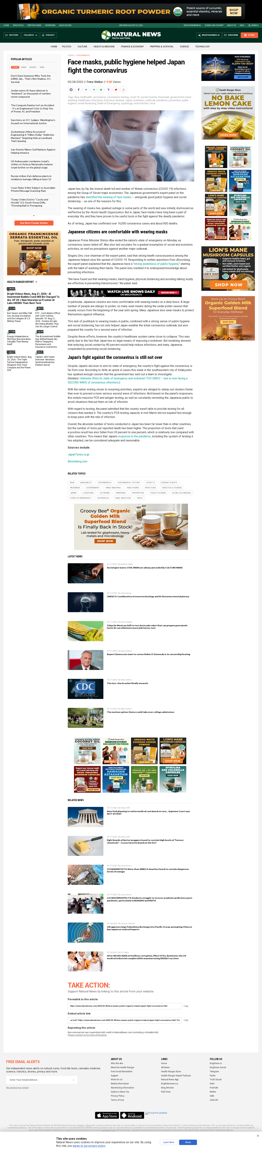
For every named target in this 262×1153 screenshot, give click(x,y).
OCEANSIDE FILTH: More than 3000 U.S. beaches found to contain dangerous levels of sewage (148, 870)
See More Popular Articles (34, 223)
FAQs (242, 25)
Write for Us (116, 1079)
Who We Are (117, 1063)
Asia (76, 97)
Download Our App (214, 25)
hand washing (113, 488)
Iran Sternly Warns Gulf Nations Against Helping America (33, 151)
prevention (175, 100)
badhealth (86, 97)
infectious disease (114, 100)
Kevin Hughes (126, 622)
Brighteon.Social (218, 1067)
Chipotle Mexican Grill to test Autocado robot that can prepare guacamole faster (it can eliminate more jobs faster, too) (147, 626)
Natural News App (169, 1079)
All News (165, 1067)
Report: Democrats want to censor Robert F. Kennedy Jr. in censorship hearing (148, 654)
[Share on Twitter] (86, 89)
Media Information (120, 1083)
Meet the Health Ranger (122, 1067)
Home (6, 25)
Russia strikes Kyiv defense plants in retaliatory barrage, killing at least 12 (31, 177)
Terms (89, 1125)
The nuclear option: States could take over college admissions (140, 712)
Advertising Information (122, 1087)
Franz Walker (95, 82)
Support (114, 1075)
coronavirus (99, 97)
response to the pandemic (134, 436)
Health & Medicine (104, 46)
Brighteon (18, 25)
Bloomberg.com (77, 461)
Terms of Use (117, 1100)
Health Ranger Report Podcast (176, 1075)
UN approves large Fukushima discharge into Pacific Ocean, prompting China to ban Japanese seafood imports (149, 928)
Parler (212, 1075)
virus (152, 103)
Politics (66, 46)
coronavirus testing (118, 97)
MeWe (213, 1092)
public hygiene (158, 493)
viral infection (141, 103)
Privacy (80, 1125)
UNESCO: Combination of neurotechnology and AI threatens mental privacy (148, 596)
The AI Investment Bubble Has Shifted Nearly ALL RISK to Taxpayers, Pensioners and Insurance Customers (47, 341)
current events (148, 97)
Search (254, 25)
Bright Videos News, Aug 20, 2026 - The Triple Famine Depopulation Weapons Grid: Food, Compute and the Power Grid (19, 363)
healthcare (84, 100)
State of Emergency (108, 103)
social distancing (87, 103)
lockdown (138, 100)
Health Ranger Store (171, 1071)
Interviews (50, 25)
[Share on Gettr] (116, 89)
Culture (82, 46)
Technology (202, 46)
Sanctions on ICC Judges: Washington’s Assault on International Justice (33, 121)
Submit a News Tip (120, 1092)
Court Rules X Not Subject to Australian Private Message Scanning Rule (33, 189)
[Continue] (74, 1080)
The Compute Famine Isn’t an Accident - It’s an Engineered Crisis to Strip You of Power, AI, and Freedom (32, 108)
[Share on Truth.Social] (109, 89)
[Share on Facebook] (79, 89)
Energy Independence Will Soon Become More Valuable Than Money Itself (19, 340)
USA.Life (214, 1100)
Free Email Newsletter (121, 1071)
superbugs (127, 103)
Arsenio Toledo (127, 564)
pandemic (162, 100)
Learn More (168, 1142)
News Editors (126, 651)
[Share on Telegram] (94, 89)
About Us (231, 25)
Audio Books (65, 25)
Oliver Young (126, 593)
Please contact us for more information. (87, 1035)
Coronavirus (83, 55)
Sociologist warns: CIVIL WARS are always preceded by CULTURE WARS (145, 567)
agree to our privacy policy (89, 1145)
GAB (212, 1096)
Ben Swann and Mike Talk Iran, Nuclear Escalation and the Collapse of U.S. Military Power (19, 317)
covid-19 (134, 97)
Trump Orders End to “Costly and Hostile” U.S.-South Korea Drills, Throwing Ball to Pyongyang (29, 202)
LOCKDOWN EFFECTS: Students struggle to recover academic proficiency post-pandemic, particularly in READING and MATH (150, 899)
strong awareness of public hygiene (156, 264)
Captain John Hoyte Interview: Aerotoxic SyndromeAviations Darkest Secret (45, 361)
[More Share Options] (124, 89)
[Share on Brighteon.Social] (71, 89)
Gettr (212, 1083)
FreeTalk (214, 1087)
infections (97, 100)
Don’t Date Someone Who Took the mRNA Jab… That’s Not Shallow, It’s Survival (31, 78)
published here (108, 1130)
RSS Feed (165, 1092)
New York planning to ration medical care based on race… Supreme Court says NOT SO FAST (148, 812)
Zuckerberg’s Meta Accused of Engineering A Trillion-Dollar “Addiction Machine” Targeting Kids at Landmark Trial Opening (32, 136)
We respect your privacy (17, 1087)
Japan (128, 100)
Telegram (214, 1071)
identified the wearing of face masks (108, 197)
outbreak (150, 100)
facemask (163, 97)
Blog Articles (167, 1087)
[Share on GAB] (101, 89)
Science (184, 46)
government (177, 97)
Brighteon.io (216, 1063)
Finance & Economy (132, 46)
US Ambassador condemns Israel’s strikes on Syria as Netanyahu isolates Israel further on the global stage (32, 164)
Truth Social (216, 1079)
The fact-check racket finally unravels (127, 683)
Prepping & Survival (162, 46)
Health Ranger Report (20, 281)
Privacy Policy (117, 1096)
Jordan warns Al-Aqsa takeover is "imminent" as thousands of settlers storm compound (31, 93)
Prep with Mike (34, 25)
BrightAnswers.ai (192, 25)
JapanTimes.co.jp (78, 454)
